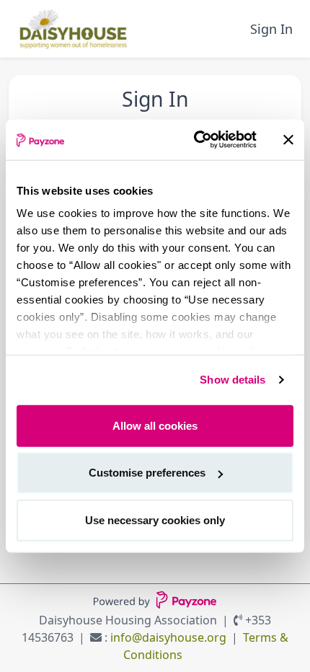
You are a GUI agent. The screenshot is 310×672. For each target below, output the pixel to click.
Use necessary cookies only (155, 519)
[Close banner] (288, 140)
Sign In (271, 28)
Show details (232, 379)
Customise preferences (147, 473)
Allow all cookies (155, 425)
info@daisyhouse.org (168, 637)
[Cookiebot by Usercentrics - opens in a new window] (195, 140)
